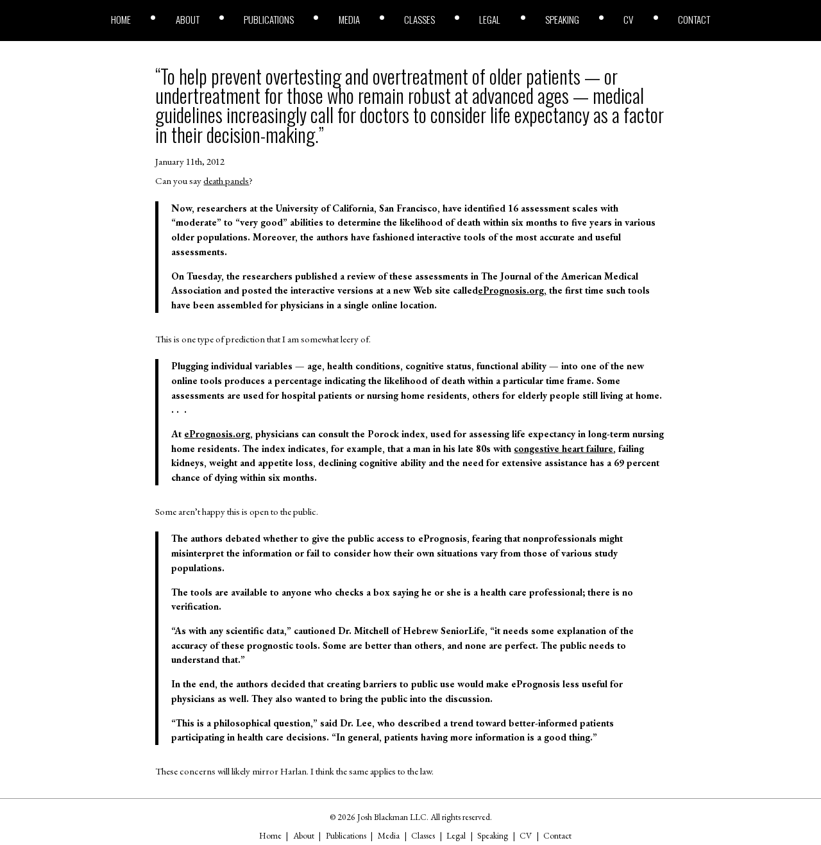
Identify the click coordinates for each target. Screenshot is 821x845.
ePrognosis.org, (512, 290)
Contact (694, 19)
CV (628, 19)
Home (121, 19)
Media (349, 19)
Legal (489, 19)
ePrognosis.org (217, 434)
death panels (226, 180)
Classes (419, 19)
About (187, 19)
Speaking (562, 19)
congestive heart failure (563, 448)
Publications (269, 19)
